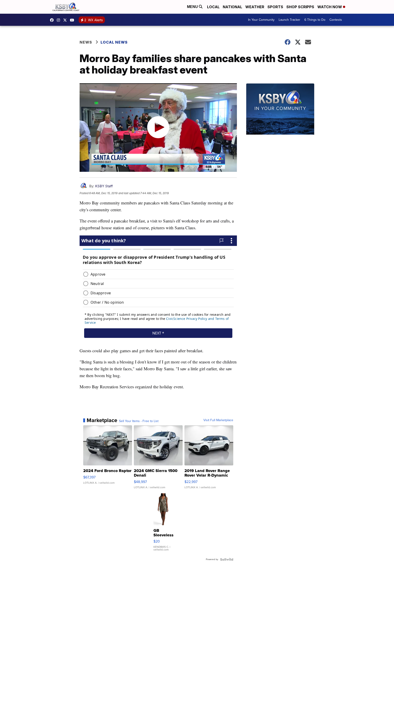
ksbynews (53, 20)
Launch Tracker (289, 19)
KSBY (66, 20)
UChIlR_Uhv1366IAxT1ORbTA (73, 20)
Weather (254, 7)
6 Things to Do (314, 19)
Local (213, 7)
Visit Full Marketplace (218, 420)
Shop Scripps (300, 7)
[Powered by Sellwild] (226, 559)
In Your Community (261, 19)
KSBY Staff (104, 186)
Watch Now (330, 7)
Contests (335, 19)
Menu (193, 7)
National (232, 7)
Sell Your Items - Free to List (138, 421)
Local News (114, 42)
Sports (275, 7)
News (86, 42)
